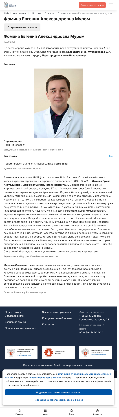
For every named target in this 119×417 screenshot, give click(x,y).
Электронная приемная (56, 312)
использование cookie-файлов (45, 377)
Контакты (48, 324)
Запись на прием (15, 321)
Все (111, 156)
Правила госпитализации (20, 328)
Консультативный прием (57, 318)
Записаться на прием (92, 5)
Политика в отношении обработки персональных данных (58, 365)
